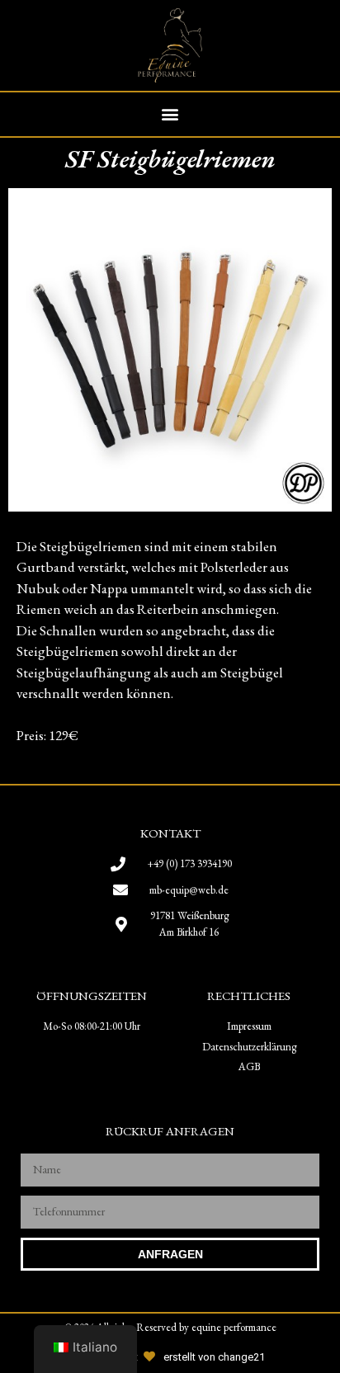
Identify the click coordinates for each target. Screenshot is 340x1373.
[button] (170, 114)
